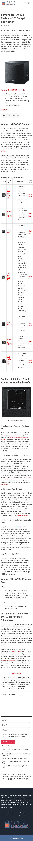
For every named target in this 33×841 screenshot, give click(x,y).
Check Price (4, 110)
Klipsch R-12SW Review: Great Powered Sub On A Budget (15, 762)
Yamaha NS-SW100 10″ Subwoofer (13, 90)
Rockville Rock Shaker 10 (9, 661)
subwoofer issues (22, 516)
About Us (23, 813)
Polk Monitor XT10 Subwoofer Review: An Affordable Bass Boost (16, 754)
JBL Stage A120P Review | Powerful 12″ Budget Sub (16, 758)
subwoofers (17, 527)
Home (10, 813)
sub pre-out (4, 484)
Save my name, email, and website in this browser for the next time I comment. (15, 735)
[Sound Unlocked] (11, 3)
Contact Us (22, 816)
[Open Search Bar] (25, 3)
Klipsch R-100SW (16, 651)
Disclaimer (10, 816)
